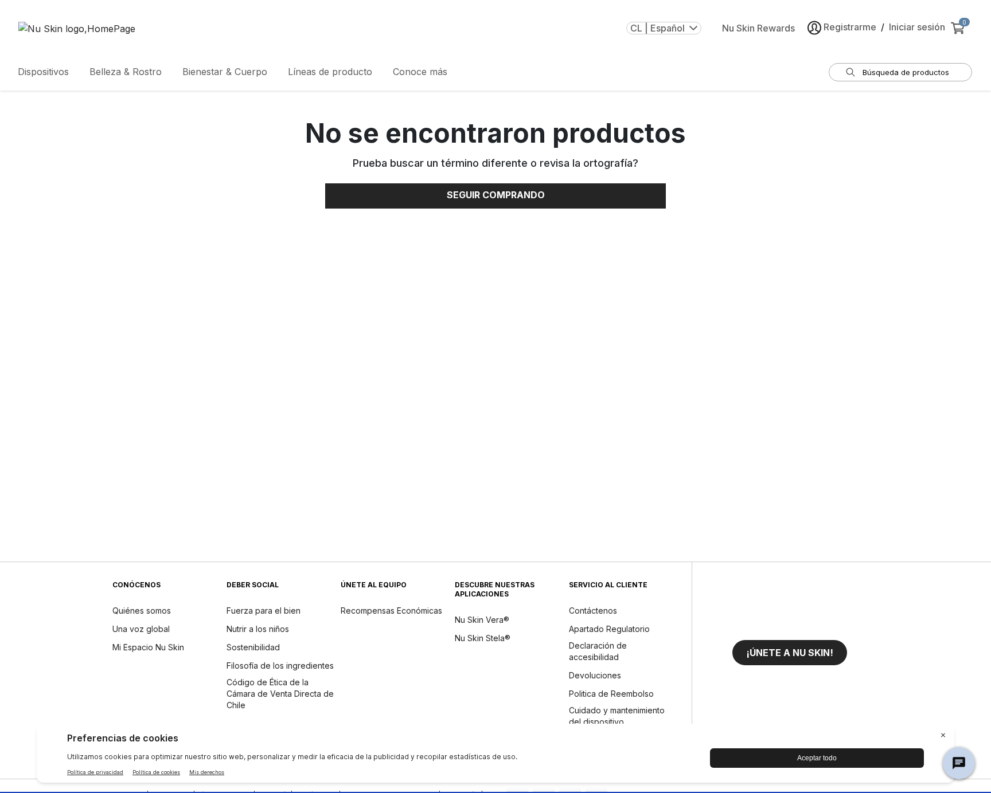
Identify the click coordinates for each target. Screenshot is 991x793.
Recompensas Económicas (391, 610)
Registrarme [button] (850, 27)
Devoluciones (595, 675)
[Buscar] (850, 72)
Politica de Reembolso (611, 693)
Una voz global (141, 629)
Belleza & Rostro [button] (125, 71)
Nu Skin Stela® (482, 638)
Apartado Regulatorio (609, 629)
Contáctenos (593, 610)
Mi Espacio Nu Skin (148, 647)
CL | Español (657, 28)
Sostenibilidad (253, 647)
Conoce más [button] (420, 71)
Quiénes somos (141, 610)
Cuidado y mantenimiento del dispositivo (617, 716)
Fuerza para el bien (264, 610)
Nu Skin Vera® (482, 620)
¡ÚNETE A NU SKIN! (789, 652)
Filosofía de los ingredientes (280, 665)
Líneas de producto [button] (330, 71)
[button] (789, 652)
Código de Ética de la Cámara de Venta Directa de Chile (280, 693)
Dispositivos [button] (43, 71)
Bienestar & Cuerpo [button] (224, 71)
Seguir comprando (496, 195)
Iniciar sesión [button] (917, 27)
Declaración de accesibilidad (598, 651)
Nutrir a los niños (258, 629)
